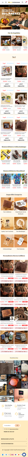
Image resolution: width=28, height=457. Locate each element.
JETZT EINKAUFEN (7, 85)
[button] (13, 27)
